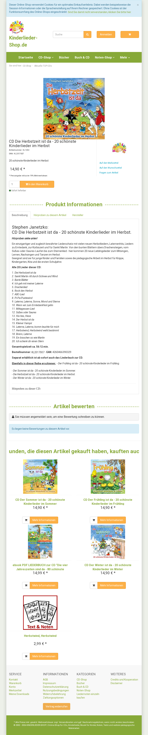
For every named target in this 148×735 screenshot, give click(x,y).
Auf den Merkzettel (108, 163)
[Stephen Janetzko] (119, 148)
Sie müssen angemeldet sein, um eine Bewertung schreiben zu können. (60, 416)
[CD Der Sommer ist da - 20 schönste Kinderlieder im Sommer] (40, 476)
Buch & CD (82, 57)
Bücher (64, 57)
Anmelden (106, 34)
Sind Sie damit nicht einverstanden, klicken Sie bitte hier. (99, 12)
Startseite (25, 57)
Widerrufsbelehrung (54, 694)
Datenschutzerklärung (55, 686)
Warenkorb (15, 683)
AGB (45, 679)
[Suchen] (87, 34)
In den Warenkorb (38, 184)
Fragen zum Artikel (108, 172)
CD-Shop (45, 57)
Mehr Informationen (43, 520)
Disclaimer (117, 683)
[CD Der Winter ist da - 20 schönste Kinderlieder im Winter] (108, 542)
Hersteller (77, 215)
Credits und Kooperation (124, 679)
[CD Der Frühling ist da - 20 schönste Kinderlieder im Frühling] (108, 476)
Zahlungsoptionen (53, 697)
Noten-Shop (104, 57)
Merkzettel (15, 690)
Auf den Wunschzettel (110, 168)
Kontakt (13, 679)
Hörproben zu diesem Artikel (50, 215)
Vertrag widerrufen (57, 706)
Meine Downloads (19, 694)
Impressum (49, 683)
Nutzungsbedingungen (56, 690)
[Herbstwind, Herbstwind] (40, 612)
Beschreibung (20, 215)
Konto (12, 686)
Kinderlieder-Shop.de (23, 41)
